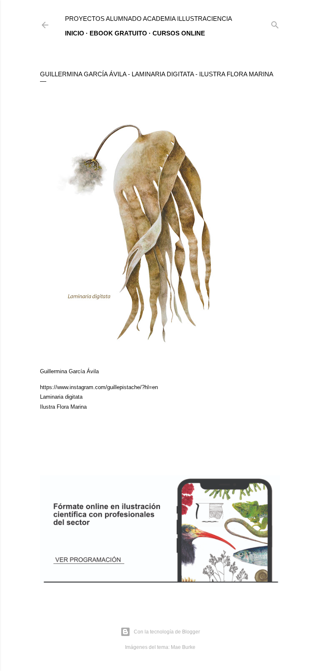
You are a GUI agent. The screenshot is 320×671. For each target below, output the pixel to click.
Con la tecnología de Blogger (167, 632)
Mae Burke (183, 647)
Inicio (74, 33)
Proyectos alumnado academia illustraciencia (148, 18)
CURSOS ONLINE (178, 33)
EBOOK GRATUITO (118, 33)
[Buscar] (275, 23)
